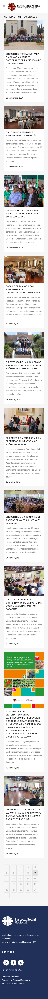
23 (28, 889)
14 (35, 878)
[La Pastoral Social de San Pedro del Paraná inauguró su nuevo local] (24, 191)
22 (21, 889)
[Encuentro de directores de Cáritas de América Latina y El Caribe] (24, 501)
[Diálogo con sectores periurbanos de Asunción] (24, 117)
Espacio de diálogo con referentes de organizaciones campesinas (23, 289)
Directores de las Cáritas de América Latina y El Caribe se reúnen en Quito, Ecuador (24, 365)
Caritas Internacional (10, 977)
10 (6, 878)
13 (28, 878)
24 (35, 889)
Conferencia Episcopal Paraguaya (16, 980)
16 (14, 884)
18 (28, 884)
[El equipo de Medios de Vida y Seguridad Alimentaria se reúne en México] (24, 421)
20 (6, 889)
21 (14, 889)
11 (14, 878)
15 (6, 884)
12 (21, 878)
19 (35, 884)
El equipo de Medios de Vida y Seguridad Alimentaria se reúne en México (23, 441)
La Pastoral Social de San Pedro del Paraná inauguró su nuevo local (23, 213)
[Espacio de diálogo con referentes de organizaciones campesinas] (24, 269)
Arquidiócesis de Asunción (13, 984)
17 (21, 884)
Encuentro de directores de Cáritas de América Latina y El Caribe (23, 520)
